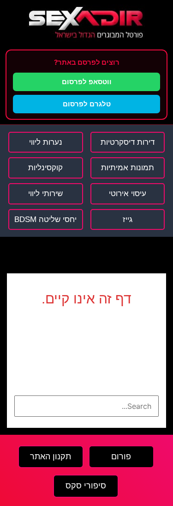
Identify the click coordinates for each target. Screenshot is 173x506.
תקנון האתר (50, 456)
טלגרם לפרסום (87, 104)
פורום (121, 456)
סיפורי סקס (86, 485)
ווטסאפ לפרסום (87, 82)
